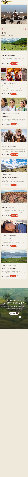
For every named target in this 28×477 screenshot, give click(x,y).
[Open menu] (25, 2)
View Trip (13, 63)
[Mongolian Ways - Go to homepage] (7, 2)
